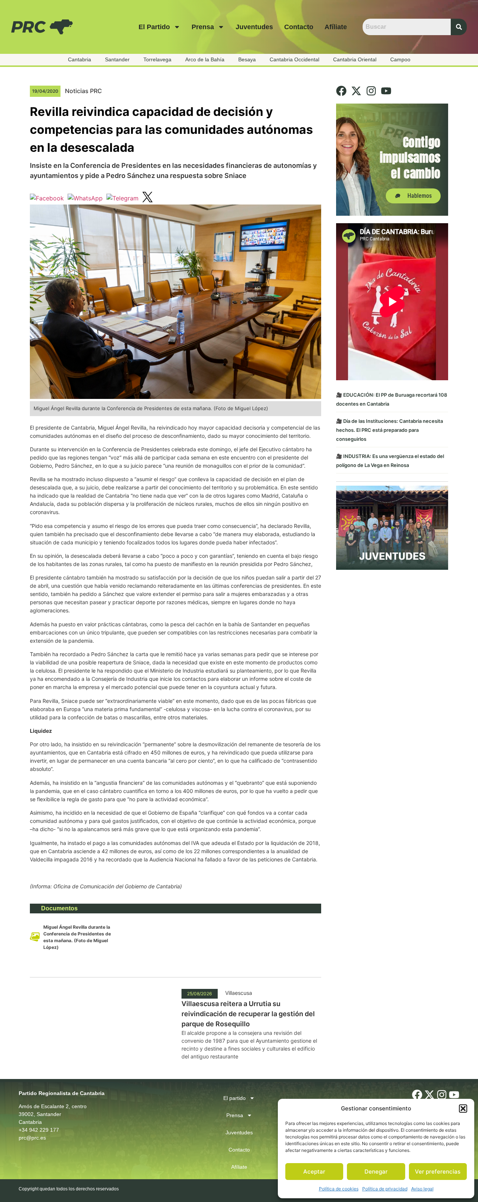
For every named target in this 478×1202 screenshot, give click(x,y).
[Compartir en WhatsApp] (85, 198)
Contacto (298, 27)
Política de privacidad (384, 1189)
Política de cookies (338, 1189)
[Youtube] (386, 91)
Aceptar (314, 1171)
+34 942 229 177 (39, 1130)
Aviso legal (422, 1189)
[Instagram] (371, 91)
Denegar (376, 1171)
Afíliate (336, 27)
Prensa (203, 27)
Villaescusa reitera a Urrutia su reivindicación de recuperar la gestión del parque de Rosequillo (248, 1014)
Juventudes (254, 27)
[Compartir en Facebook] (47, 198)
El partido (154, 27)
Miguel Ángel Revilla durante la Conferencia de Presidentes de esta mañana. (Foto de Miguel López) (77, 937)
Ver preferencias (437, 1171)
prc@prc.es (32, 1138)
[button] (463, 1108)
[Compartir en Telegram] (122, 198)
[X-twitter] (356, 91)
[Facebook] (341, 91)
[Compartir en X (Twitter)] (147, 198)
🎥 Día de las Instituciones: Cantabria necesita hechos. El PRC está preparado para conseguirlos (389, 430)
